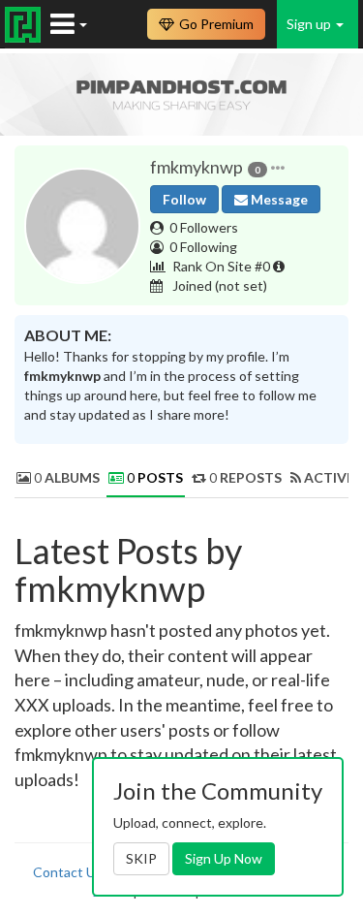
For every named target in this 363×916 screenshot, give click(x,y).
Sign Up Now (223, 858)
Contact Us (68, 872)
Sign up (310, 24)
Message (278, 199)
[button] (278, 167)
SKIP (141, 858)
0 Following (203, 246)
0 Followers (203, 227)
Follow (184, 199)
